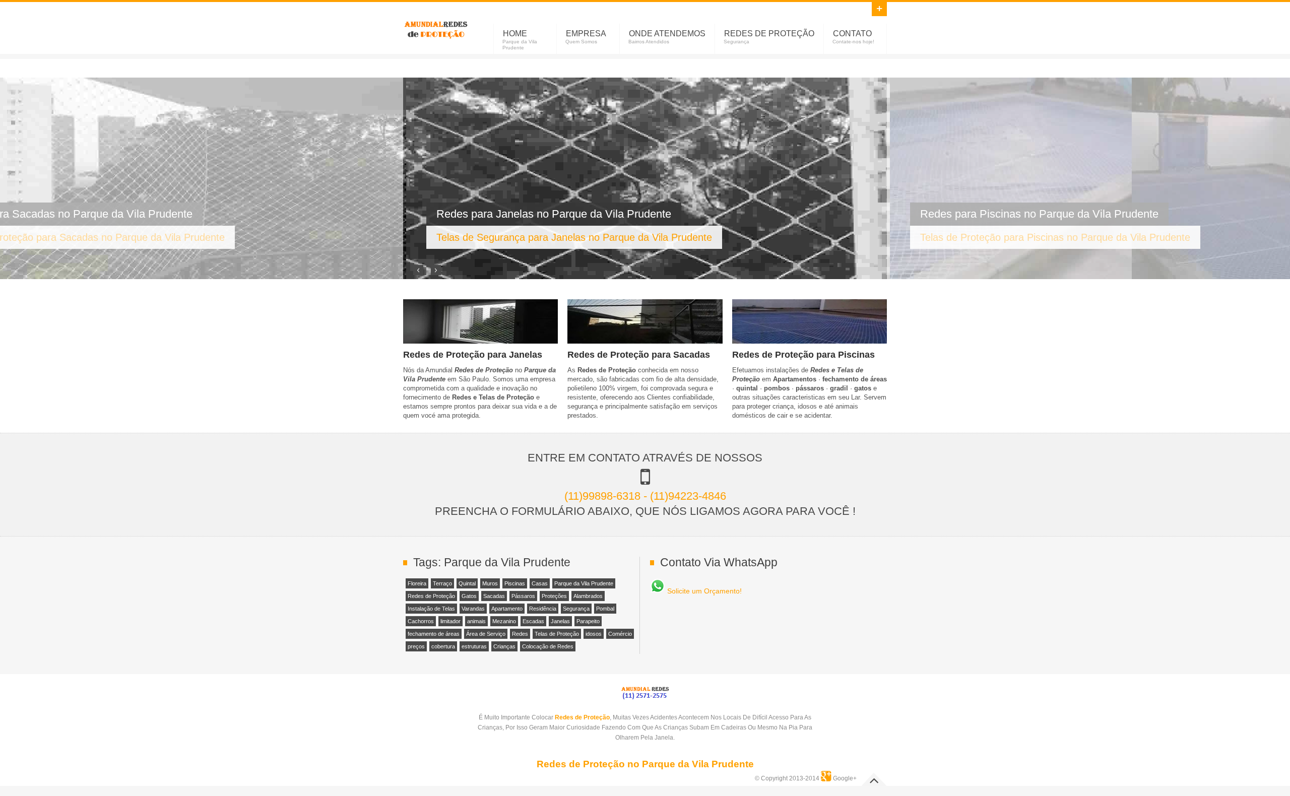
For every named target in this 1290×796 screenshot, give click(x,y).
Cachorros (421, 621)
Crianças (504, 646)
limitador (450, 621)
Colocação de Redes (547, 646)
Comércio (620, 634)
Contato (852, 33)
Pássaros (523, 596)
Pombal (605, 609)
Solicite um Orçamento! (703, 591)
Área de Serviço (485, 634)
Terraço (442, 583)
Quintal (467, 583)
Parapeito (588, 621)
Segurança (576, 609)
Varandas (473, 609)
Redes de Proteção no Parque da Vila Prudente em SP (436, 28)
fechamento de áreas (434, 634)
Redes (520, 634)
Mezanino (504, 621)
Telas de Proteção (557, 634)
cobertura (443, 646)
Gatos (469, 596)
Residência (542, 609)
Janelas (560, 621)
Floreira (417, 583)
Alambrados (588, 596)
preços (416, 646)
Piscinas (514, 583)
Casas (540, 583)
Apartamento (507, 609)
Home (515, 33)
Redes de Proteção (769, 33)
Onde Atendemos (667, 33)
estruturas (474, 646)
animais (476, 621)
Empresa (586, 33)
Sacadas (494, 596)
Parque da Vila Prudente (583, 583)
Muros (490, 583)
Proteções (554, 596)
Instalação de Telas (431, 609)
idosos (594, 634)
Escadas (533, 621)
